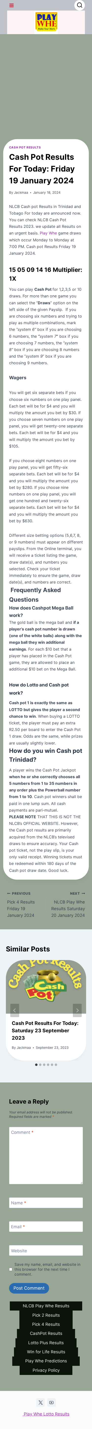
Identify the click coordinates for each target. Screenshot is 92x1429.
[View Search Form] (79, 5)
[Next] (77, 1010)
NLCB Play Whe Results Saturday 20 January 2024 (68, 904)
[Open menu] (11, 5)
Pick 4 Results (46, 1324)
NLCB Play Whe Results (46, 1305)
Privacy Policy (46, 1370)
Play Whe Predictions (46, 1360)
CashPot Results (46, 1333)
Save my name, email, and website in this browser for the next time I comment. (47, 1269)
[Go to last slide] (14, 1010)
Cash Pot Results (25, 147)
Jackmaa (21, 192)
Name (18, 1202)
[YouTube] (51, 1402)
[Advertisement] (46, 83)
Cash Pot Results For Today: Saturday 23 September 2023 (45, 1030)
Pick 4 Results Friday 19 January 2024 (21, 904)
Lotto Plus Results (46, 1342)
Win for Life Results (46, 1351)
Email (18, 1226)
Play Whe (48, 233)
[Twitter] (40, 1402)
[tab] (36, 1065)
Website (19, 1250)
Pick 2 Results (46, 1315)
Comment (22, 1132)
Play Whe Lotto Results (46, 1414)
